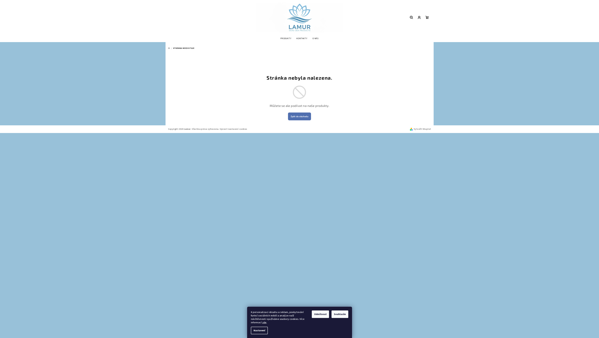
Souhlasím (340, 314)
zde (264, 322)
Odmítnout (320, 314)
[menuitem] (286, 38)
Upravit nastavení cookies (233, 129)
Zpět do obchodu (299, 116)
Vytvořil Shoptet (422, 129)
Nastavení (259, 330)
